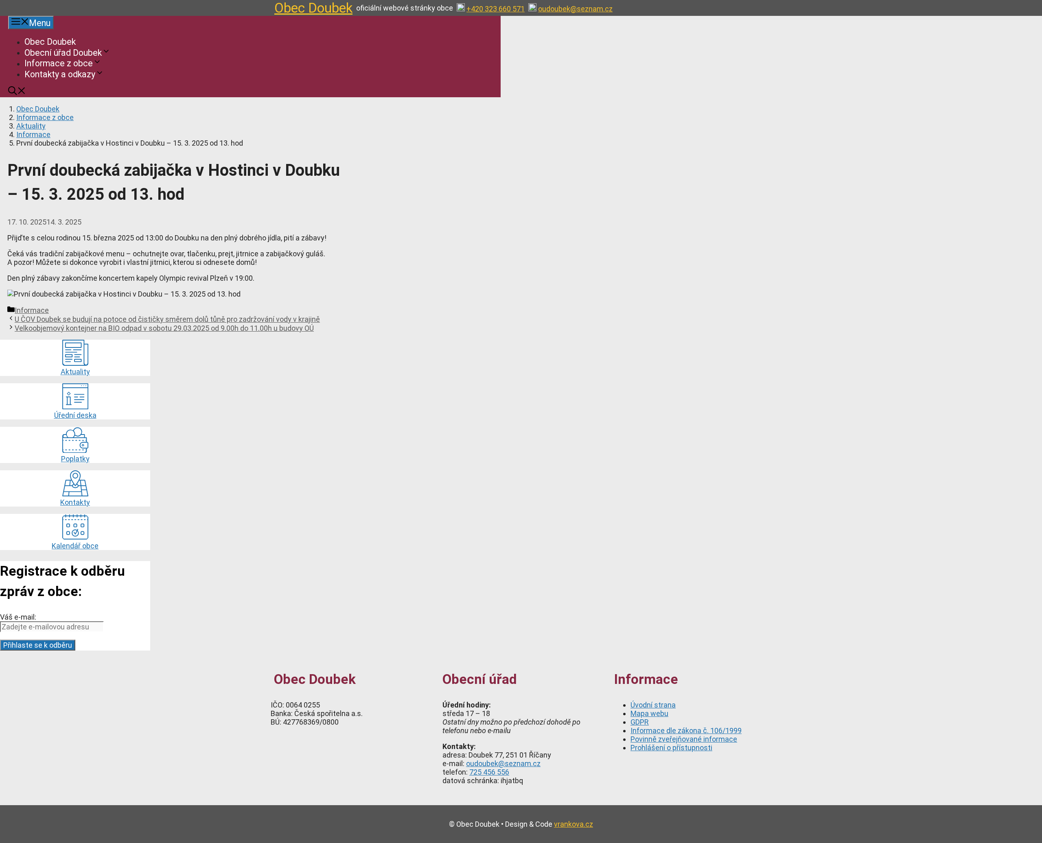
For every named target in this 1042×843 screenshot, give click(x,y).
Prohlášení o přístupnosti (671, 747)
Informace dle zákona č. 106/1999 (686, 730)
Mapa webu (649, 713)
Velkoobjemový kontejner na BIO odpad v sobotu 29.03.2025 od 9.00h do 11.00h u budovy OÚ (164, 328)
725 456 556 (489, 772)
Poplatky (75, 458)
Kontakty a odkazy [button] (59, 74)
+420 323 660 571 (495, 8)
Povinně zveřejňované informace (683, 739)
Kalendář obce (75, 546)
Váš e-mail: (18, 617)
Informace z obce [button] (58, 63)
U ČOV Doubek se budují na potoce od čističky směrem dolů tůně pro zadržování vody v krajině (167, 319)
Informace (33, 134)
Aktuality (31, 126)
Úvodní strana (653, 705)
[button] (17, 92)
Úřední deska (75, 415)
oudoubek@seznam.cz (575, 8)
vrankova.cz (573, 824)
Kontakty (75, 502)
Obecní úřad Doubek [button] (63, 52)
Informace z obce (45, 117)
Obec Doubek (313, 8)
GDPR (639, 722)
